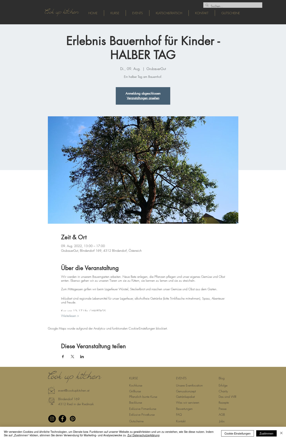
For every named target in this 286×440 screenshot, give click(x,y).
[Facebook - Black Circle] (62, 418)
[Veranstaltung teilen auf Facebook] (63, 356)
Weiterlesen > (70, 316)
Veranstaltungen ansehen (143, 98)
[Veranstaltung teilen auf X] (72, 356)
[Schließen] (281, 433)
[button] (64, 399)
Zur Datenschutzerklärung (143, 435)
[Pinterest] (72, 418)
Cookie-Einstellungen (238, 433)
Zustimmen (266, 433)
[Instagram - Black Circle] (52, 418)
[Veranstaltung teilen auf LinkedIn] (82, 356)
